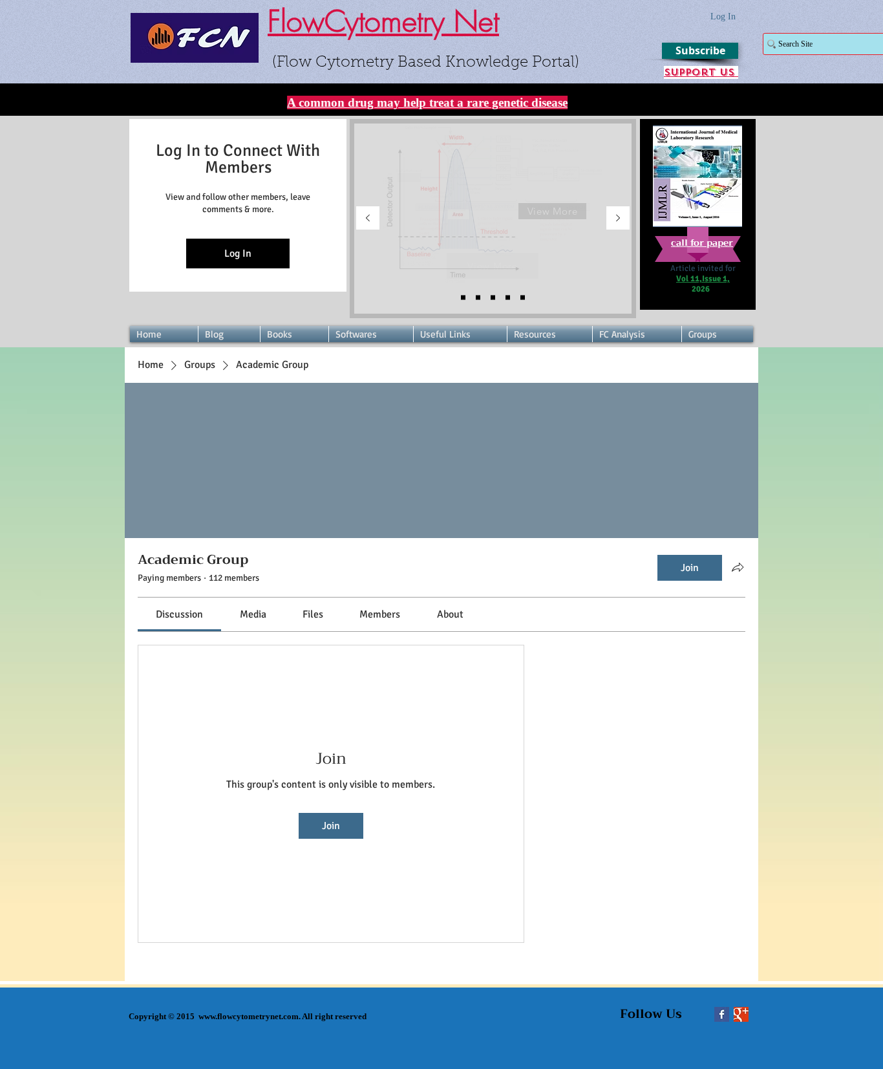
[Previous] (367, 219)
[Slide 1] (493, 298)
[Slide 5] (478, 298)
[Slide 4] (463, 298)
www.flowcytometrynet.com (248, 1016)
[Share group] (737, 567)
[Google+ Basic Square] (741, 1014)
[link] (179, 614)
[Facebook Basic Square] (721, 1014)
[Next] (618, 219)
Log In (237, 253)
